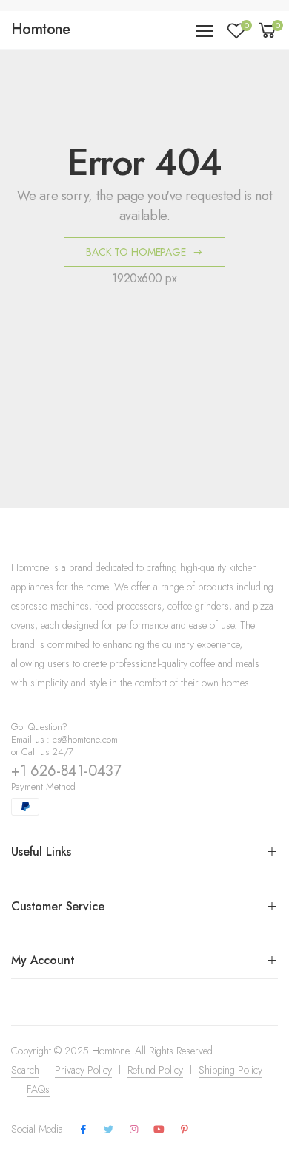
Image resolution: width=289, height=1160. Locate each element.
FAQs (38, 1089)
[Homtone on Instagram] (133, 1130)
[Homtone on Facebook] (83, 1130)
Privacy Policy (83, 1069)
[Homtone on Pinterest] (184, 1130)
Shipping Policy (230, 1069)
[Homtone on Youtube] (159, 1130)
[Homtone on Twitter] (108, 1130)
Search (25, 1069)
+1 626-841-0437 (66, 771)
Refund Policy (155, 1069)
